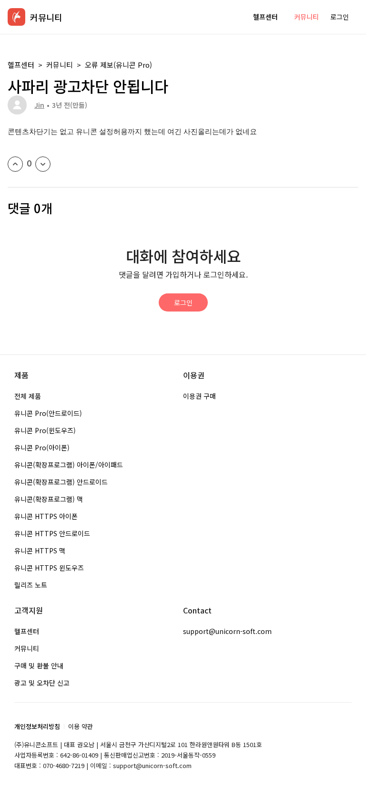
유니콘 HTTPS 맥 (39, 550)
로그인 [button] (339, 17)
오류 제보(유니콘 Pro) (118, 65)
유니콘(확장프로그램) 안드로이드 (61, 482)
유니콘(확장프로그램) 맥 (48, 499)
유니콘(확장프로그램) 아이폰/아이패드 (68, 464)
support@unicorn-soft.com (227, 631)
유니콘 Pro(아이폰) (42, 447)
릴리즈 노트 (30, 585)
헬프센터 (265, 17)
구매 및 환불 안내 (38, 665)
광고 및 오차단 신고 (42, 682)
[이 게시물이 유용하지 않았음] (43, 164)
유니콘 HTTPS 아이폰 (46, 516)
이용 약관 (80, 726)
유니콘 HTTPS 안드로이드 (52, 533)
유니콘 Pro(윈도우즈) (45, 430)
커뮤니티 (306, 17)
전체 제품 (27, 396)
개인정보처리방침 (37, 726)
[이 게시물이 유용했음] (15, 164)
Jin (39, 105)
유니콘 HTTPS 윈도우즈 (49, 567)
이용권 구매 (199, 396)
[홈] (16, 17)
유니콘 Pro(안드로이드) (48, 413)
